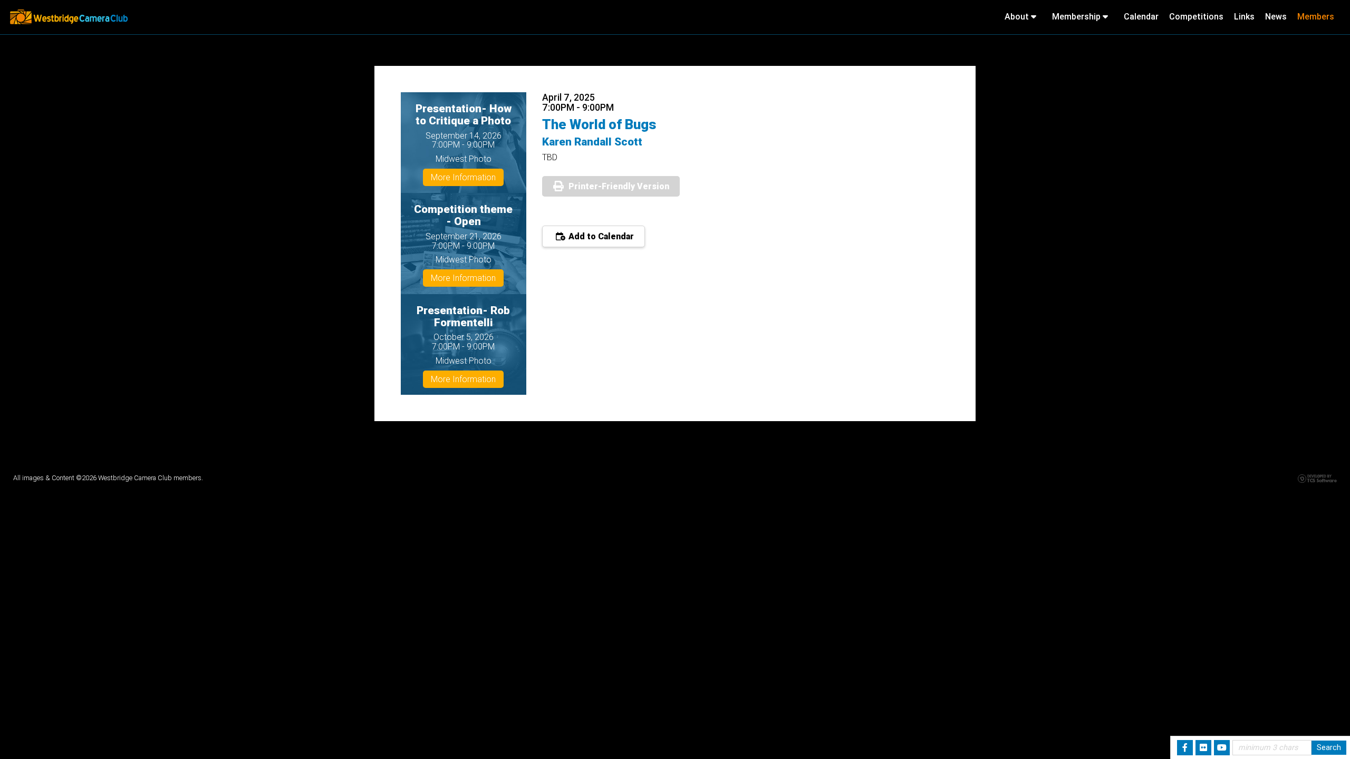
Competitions (1196, 17)
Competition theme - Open (463, 215)
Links (1244, 17)
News (1276, 17)
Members (1315, 17)
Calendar (1141, 17)
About (1018, 17)
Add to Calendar (600, 236)
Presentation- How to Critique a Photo (464, 114)
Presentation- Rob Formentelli (463, 316)
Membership (1077, 17)
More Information (463, 177)
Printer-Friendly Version (618, 186)
